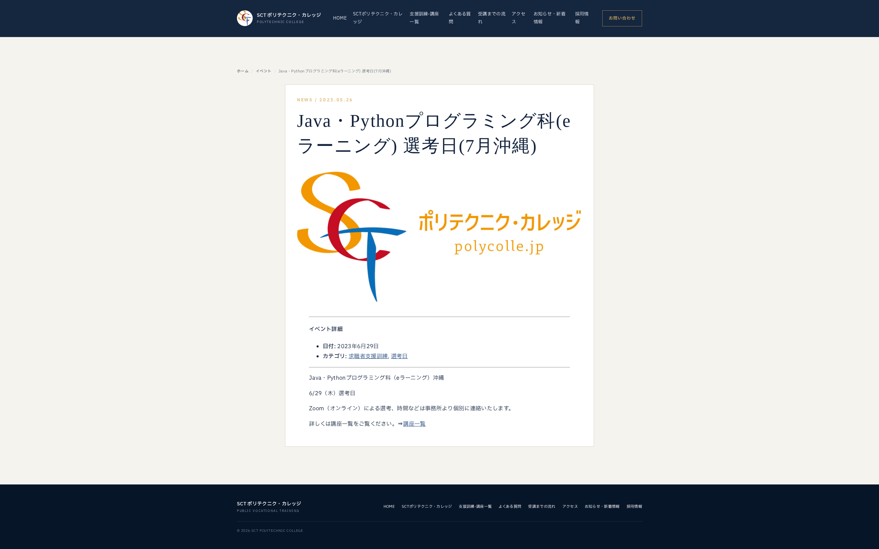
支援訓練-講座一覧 (424, 18)
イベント (264, 71)
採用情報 (582, 18)
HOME (340, 18)
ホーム (243, 71)
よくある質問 (460, 18)
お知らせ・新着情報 (550, 18)
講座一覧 (414, 424)
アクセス (518, 18)
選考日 (399, 356)
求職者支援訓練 (368, 356)
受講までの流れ (491, 18)
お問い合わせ (622, 18)
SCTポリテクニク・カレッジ (378, 18)
